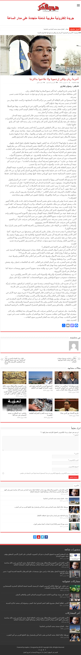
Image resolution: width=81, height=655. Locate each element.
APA (40, 647)
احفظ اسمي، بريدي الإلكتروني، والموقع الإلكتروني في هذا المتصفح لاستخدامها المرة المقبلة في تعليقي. (49, 473)
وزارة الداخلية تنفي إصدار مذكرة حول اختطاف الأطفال (52, 515)
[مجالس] (40, 6)
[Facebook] (46, 537)
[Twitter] (42, 537)
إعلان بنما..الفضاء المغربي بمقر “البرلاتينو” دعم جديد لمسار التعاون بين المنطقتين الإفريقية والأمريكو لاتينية (15, 360)
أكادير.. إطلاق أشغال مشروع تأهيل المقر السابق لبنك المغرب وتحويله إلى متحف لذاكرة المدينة (37, 603)
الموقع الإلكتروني (73, 466)
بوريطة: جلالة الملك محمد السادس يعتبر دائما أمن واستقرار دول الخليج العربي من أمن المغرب (41, 29)
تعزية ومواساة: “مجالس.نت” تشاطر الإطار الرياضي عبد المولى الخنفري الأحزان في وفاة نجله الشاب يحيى (66, 388)
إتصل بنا (44, 652)
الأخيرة (76, 486)
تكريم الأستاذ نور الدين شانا (69, 413)
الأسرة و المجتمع (68, 33)
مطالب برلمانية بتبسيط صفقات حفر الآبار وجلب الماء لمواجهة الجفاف (66, 359)
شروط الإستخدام (36, 652)
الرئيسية (76, 33)
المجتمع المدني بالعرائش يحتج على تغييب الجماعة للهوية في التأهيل (40, 387)
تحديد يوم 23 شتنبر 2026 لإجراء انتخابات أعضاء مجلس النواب (50, 524)
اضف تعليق (40, 82)
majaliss (74, 82)
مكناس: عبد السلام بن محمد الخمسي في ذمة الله (17, 414)
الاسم (76, 453)
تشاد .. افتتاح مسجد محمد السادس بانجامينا (56, 29)
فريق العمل (26, 652)
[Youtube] (38, 537)
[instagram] (34, 537)
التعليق (76, 435)
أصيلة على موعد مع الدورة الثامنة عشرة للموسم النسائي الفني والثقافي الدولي (42, 595)
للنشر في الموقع (53, 652)
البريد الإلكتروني (73, 460)
